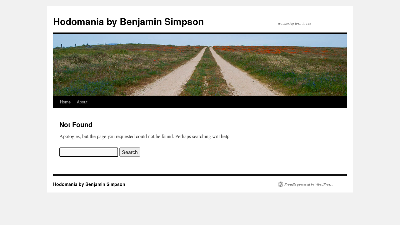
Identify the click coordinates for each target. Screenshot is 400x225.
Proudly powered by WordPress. (308, 184)
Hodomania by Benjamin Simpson (128, 21)
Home (65, 102)
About (82, 102)
